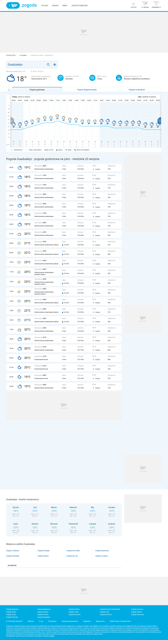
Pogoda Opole (11, 614)
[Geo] (55, 64)
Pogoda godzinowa (37, 89)
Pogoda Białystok (12, 609)
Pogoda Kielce (11, 612)
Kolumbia (23, 55)
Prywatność (52, 621)
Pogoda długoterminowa (87, 89)
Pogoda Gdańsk (74, 609)
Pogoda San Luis (72, 556)
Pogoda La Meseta (12, 551)
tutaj (52, 636)
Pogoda (29, 5)
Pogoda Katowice (137, 609)
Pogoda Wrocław (12, 617)
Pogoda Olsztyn (136, 612)
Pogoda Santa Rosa (102, 551)
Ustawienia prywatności (70, 621)
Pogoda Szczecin (106, 614)
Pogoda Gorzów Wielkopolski (110, 609)
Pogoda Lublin (73, 612)
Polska (45, 6)
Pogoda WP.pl (11, 55)
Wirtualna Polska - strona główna (13, 5)
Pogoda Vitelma (43, 556)
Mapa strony (100, 621)
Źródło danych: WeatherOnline (120, 621)
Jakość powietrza (79, 6)
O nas (41, 621)
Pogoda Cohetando (12, 556)
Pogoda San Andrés (73, 551)
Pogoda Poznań (42, 614)
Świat (64, 6)
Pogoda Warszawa (137, 614)
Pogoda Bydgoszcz (44, 609)
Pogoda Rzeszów (75, 614)
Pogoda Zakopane (43, 617)
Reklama (31, 621)
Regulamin (87, 621)
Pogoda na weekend (137, 89)
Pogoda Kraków (42, 612)
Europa (55, 6)
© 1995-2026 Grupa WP (14, 621)
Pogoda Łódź (104, 612)
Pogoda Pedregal (43, 551)
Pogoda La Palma (101, 556)
